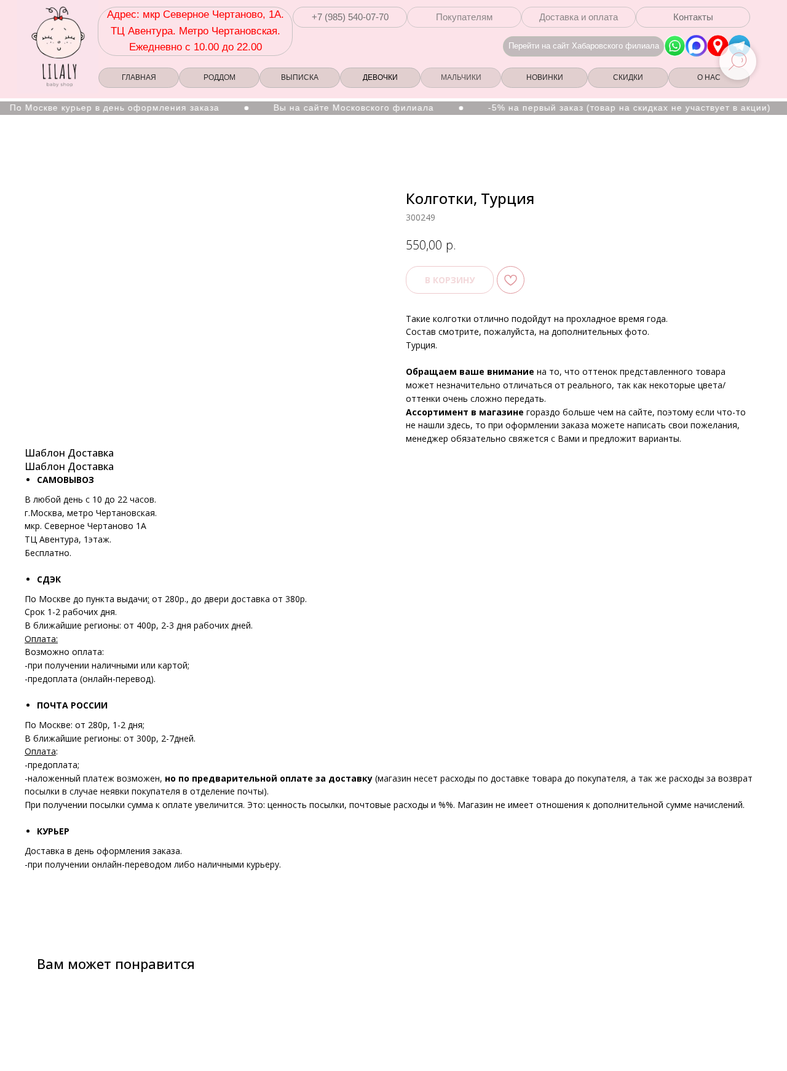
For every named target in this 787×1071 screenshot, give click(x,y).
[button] (350, 17)
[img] (718, 46)
